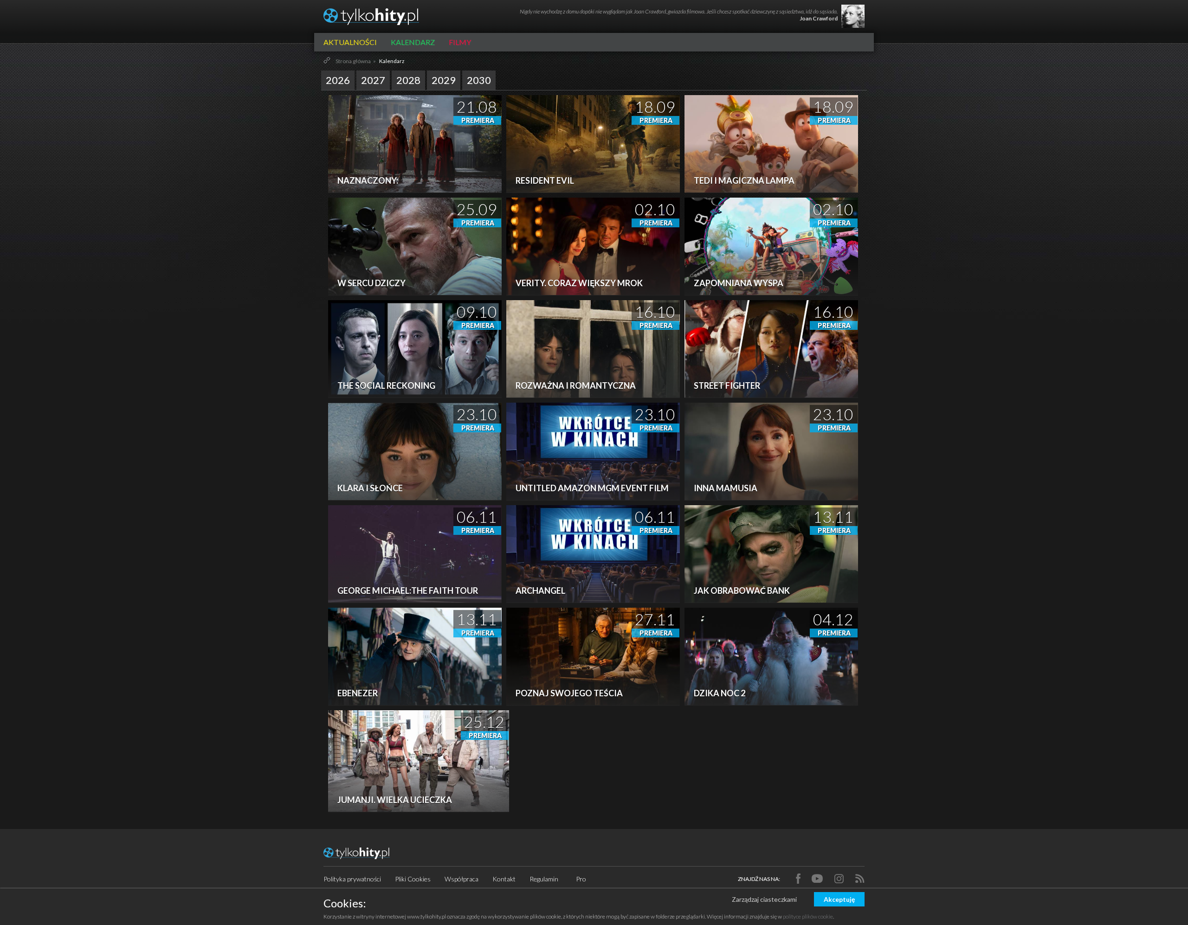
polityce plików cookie (808, 916)
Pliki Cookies (413, 879)
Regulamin (543, 879)
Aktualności (350, 42)
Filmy (460, 42)
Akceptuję (839, 899)
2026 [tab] (338, 80)
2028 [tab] (408, 80)
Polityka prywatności (352, 879)
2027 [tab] (373, 80)
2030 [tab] (479, 80)
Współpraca (461, 879)
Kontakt (504, 879)
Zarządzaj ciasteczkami (764, 899)
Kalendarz (413, 42)
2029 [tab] (444, 80)
